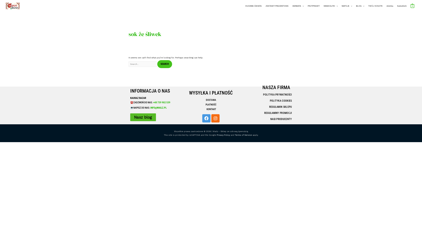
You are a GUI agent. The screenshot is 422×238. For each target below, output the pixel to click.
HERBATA (296, 6)
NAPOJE (345, 6)
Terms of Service (243, 135)
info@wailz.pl (158, 107)
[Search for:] (143, 64)
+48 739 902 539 (161, 102)
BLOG (359, 6)
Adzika (390, 6)
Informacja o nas (150, 91)
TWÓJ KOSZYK (375, 6)
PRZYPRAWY (314, 6)
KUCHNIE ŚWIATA (253, 6)
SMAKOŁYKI (329, 6)
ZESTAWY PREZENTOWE (277, 6)
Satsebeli (402, 6)
